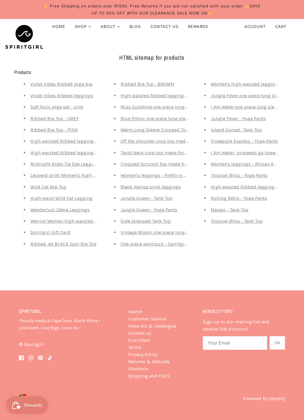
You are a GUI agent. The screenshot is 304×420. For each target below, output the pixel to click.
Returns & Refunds (149, 361)
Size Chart (139, 340)
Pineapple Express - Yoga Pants (244, 141)
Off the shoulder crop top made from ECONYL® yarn (176, 141)
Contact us (139, 333)
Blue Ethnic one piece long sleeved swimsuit (169, 118)
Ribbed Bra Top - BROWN (147, 84)
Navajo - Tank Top (229, 210)
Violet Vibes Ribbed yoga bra (61, 84)
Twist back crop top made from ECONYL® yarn (170, 152)
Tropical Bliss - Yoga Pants (239, 175)
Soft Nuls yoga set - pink (56, 107)
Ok (277, 342)
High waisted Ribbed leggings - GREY (161, 95)
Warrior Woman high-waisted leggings (71, 221)
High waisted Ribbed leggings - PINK (70, 152)
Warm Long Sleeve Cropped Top (155, 130)
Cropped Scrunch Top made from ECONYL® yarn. (173, 164)
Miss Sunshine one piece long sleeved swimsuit (172, 107)
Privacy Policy (142, 354)
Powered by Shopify (264, 398)
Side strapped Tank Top (146, 221)
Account (255, 26)
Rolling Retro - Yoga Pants (239, 198)
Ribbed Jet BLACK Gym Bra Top (63, 244)
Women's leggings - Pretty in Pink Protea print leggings (180, 175)
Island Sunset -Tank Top (236, 130)
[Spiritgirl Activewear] (24, 37)
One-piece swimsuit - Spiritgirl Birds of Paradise (173, 244)
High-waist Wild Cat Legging (61, 198)
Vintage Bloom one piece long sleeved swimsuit (172, 232)
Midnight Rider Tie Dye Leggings (65, 164)
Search (135, 311)
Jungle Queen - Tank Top (146, 198)
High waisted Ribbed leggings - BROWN (73, 141)
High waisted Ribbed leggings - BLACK (253, 187)
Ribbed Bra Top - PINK (54, 130)
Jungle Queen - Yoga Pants (149, 210)
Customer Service (147, 319)
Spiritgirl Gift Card (50, 232)
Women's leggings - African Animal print (254, 164)
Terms (134, 347)
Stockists (138, 369)
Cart (281, 26)
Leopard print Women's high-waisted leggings (80, 175)
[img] (21, 358)
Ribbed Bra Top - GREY (54, 118)
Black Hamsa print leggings (151, 187)
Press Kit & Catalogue (152, 326)
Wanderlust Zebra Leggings (60, 210)
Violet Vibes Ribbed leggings (61, 95)
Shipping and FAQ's (149, 376)
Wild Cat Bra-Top (48, 187)
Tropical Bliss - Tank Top (237, 221)
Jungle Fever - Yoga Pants (238, 118)
